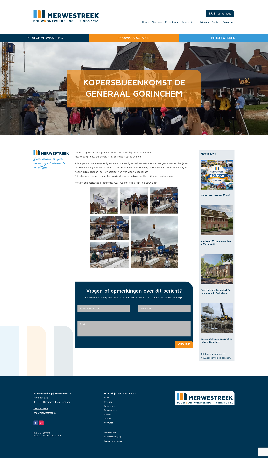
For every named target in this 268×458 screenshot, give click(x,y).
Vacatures (228, 22)
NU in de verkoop (220, 13)
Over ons (157, 22)
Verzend (184, 344)
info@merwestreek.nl (45, 412)
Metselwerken (110, 433)
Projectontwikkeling (113, 441)
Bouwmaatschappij (112, 437)
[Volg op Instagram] (41, 423)
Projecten (170, 22)
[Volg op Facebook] (36, 423)
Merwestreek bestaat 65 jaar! (215, 195)
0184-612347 (41, 408)
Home (145, 22)
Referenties (188, 22)
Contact (216, 22)
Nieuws (204, 22)
